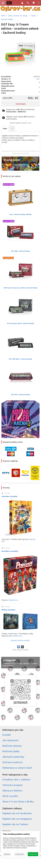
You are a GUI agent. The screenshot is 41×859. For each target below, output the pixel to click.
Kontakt (6, 734)
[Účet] (22, 3)
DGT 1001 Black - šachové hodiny (20, 359)
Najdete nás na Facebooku (17, 813)
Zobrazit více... (13, 600)
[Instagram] (20, 689)
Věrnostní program (12, 785)
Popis (5, 129)
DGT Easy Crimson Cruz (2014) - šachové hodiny (20, 288)
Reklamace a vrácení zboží (17, 767)
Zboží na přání (10, 796)
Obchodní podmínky (13, 756)
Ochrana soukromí (12, 762)
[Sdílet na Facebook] (18, 646)
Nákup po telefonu (12, 790)
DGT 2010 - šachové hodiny (20, 395)
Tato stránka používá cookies (16, 834)
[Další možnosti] (38, 3)
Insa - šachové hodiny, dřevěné (21, 214)
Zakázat (7, 854)
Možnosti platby (11, 751)
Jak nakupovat (10, 740)
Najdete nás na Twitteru (15, 824)
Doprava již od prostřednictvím (20, 110)
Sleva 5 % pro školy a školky (18, 801)
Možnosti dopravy (12, 745)
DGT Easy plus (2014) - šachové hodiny (20, 323)
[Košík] (33, 3)
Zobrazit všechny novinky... (20, 640)
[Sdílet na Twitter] (22, 646)
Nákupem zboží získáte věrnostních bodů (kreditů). (20, 118)
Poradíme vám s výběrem (16, 779)
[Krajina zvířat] (20, 164)
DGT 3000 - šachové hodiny (20, 251)
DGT (38, 79)
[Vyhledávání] (28, 3)
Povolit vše (33, 854)
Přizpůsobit (19, 854)
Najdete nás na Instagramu (17, 818)
